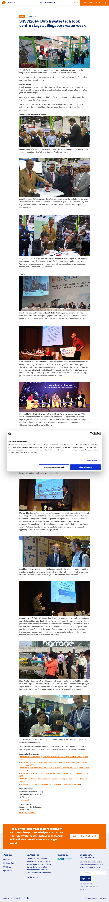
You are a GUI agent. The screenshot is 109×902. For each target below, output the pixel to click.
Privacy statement (91, 898)
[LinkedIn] (28, 898)
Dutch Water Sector (47, 3)
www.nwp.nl (24, 800)
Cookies (103, 898)
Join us (9, 871)
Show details (92, 461)
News (12, 3)
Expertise (10, 863)
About (8, 859)
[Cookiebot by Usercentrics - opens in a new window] (91, 433)
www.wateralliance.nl (27, 813)
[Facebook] (24, 898)
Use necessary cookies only (54, 467)
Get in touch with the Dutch (93, 3)
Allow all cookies (85, 467)
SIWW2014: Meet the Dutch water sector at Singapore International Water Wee (50, 784)
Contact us (34, 877)
